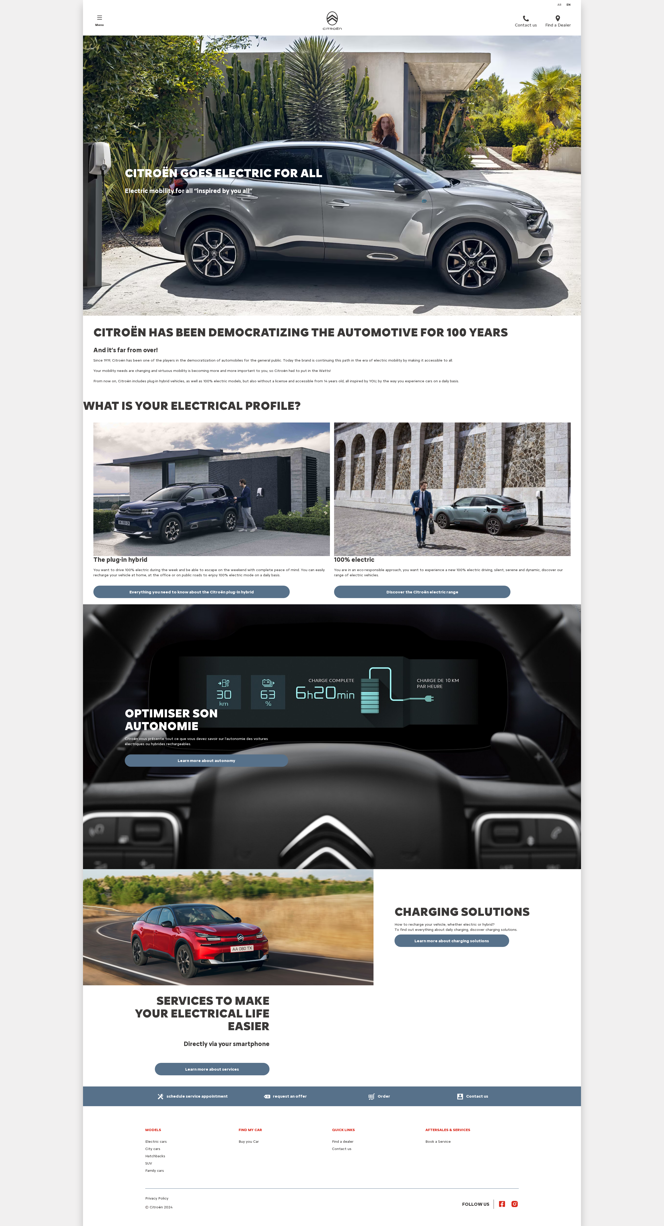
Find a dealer (343, 1141)
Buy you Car (249, 1141)
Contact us (341, 1149)
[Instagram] (514, 1204)
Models (153, 1130)
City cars (152, 1149)
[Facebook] (502, 1204)
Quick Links (343, 1130)
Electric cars (156, 1141)
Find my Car (250, 1130)
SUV (148, 1163)
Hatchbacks (155, 1156)
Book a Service (438, 1141)
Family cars (154, 1170)
